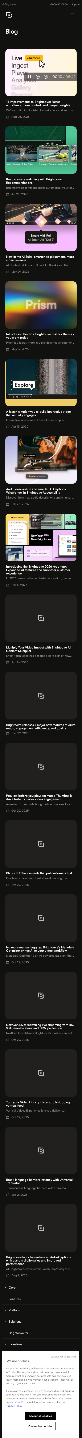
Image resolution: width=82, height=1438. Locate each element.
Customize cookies (40, 1426)
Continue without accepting (63, 1356)
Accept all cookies (40, 1415)
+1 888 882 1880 (58, 4)
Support (76, 4)
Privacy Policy (14, 1405)
